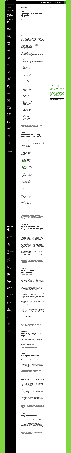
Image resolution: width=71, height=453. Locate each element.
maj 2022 (8, 23)
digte (7, 250)
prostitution (51, 93)
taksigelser (8, 318)
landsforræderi (24, 261)
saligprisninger (8, 310)
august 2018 (8, 30)
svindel (23, 218)
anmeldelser (8, 231)
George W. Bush (38, 405)
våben (59, 95)
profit (63, 92)
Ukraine (31, 126)
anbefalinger (8, 230)
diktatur (55, 86)
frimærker (8, 260)
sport (59, 94)
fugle (30, 125)
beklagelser (8, 235)
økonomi (61, 95)
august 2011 (8, 86)
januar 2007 (8, 128)
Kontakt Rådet (56, 2)
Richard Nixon (24, 371)
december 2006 (9, 129)
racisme (57, 93)
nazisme (33, 261)
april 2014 (8, 80)
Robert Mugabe (62, 93)
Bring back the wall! (29, 415)
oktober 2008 (8, 113)
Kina (63, 88)
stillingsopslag (8, 315)
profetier (8, 303)
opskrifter (8, 296)
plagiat (32, 217)
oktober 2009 (8, 107)
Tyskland (26, 433)
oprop (7, 295)
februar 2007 (8, 127)
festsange (23, 11)
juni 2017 (8, 44)
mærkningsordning (9, 287)
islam (57, 88)
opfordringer (23, 413)
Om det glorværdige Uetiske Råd (47, 2)
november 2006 (9, 130)
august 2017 (8, 42)
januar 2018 (8, 36)
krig (27, 406)
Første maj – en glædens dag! (31, 334)
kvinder (51, 90)
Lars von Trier (35, 406)
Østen (30, 433)
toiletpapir (8, 324)
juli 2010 (8, 99)
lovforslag (8, 282)
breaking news (8, 243)
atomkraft (23, 125)
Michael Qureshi (27, 217)
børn (60, 85)
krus (7, 280)
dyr (27, 125)
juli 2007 (8, 122)
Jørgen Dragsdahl (25, 167)
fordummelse (24, 324)
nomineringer (8, 289)
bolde (7, 242)
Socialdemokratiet (55, 94)
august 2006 (8, 134)
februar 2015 (8, 77)
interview (8, 267)
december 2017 (9, 37)
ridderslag (8, 309)
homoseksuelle (51, 88)
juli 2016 (8, 57)
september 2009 (9, 108)
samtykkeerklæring (9, 311)
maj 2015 (8, 73)
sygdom (63, 94)
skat (50, 94)
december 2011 (9, 85)
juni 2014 (8, 78)
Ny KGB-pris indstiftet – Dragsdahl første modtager (32, 227)
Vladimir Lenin (35, 126)
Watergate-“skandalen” (30, 355)
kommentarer (8, 274)
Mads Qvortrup (26, 191)
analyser (8, 229)
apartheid (23, 405)
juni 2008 (8, 114)
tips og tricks (8, 323)
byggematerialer (9, 245)
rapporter (8, 304)
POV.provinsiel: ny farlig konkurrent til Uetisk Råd (31, 135)
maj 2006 (8, 137)
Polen (40, 432)
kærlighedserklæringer (9, 281)
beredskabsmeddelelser (9, 236)
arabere (54, 85)
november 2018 (9, 29)
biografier (8, 238)
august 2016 (8, 56)
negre (39, 406)
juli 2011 (8, 87)
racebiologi (54, 93)
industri (54, 88)
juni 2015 (8, 72)
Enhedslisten (28, 405)
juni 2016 (8, 58)
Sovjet (23, 126)
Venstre (31, 325)
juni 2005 (8, 143)
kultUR (37, 2)
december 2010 (9, 94)
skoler (52, 94)
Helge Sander (29, 324)
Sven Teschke (24, 35)
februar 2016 (8, 63)
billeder (7, 237)
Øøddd (41, 2)
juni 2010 (8, 100)
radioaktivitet (39, 125)
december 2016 (9, 51)
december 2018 (9, 28)
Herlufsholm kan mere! (9, 13)
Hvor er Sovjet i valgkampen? (27, 271)
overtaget (24, 166)
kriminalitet (58, 89)
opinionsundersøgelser (9, 294)
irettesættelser (8, 268)
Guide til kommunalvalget (10, 14)
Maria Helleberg (39, 216)
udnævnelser (8, 325)
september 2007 (9, 120)
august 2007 (8, 121)
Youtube (8, 331)
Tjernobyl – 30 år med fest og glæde (31, 14)
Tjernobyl (26, 126)
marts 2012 (8, 84)
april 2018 (8, 35)
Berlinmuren (24, 432)
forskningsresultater (9, 259)
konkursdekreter (9, 275)
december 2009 (9, 106)
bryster (58, 85)
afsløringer (8, 228)
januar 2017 (8, 50)
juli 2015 (8, 71)
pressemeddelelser (9, 301)
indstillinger (8, 266)
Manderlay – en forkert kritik (32, 378)
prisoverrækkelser (24, 224)
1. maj (23, 347)
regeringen (23, 325)
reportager (8, 308)
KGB (29, 216)
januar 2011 (8, 93)
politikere (60, 92)
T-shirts (7, 317)
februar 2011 (8, 92)
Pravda (36, 217)
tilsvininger (8, 322)
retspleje (59, 93)
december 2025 (9, 21)
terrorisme (51, 95)
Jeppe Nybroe (24, 161)
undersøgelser (23, 268)
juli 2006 (8, 135)
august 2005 (8, 141)
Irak (42, 405)
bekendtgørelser (24, 132)
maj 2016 (8, 59)
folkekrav (8, 258)
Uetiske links (61, 2)
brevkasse (8, 244)
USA (31, 371)
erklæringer (8, 253)
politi (56, 92)
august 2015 (8, 70)
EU (27, 432)
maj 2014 (8, 79)
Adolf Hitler (51, 85)
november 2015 (9, 66)
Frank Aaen (27, 347)
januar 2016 (8, 64)
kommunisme (34, 125)
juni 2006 (8, 136)
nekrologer (8, 288)
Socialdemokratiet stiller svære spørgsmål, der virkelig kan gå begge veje (10, 11)
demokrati (51, 86)
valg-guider (8, 330)
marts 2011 (8, 91)
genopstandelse (24, 260)
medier (23, 217)
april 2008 (8, 115)
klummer (8, 273)
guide (7, 261)
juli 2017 (8, 43)
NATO (37, 432)
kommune (34, 324)
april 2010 (8, 101)
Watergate (35, 371)
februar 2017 (8, 49)
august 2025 (8, 22)
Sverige (61, 94)
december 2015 (9, 65)
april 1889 (8, 148)
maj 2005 (8, 144)
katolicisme (61, 88)
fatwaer (7, 254)
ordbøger (8, 297)
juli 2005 (8, 142)
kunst (31, 406)
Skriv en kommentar (30, 17)
